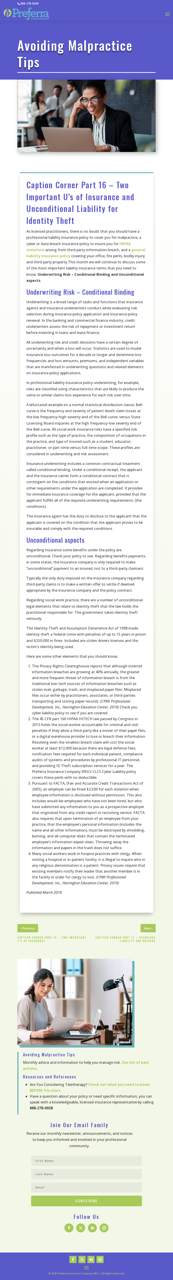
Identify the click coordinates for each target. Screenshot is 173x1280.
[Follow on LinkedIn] (92, 1227)
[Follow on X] (80, 1227)
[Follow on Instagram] (104, 1227)
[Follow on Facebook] (68, 1227)
